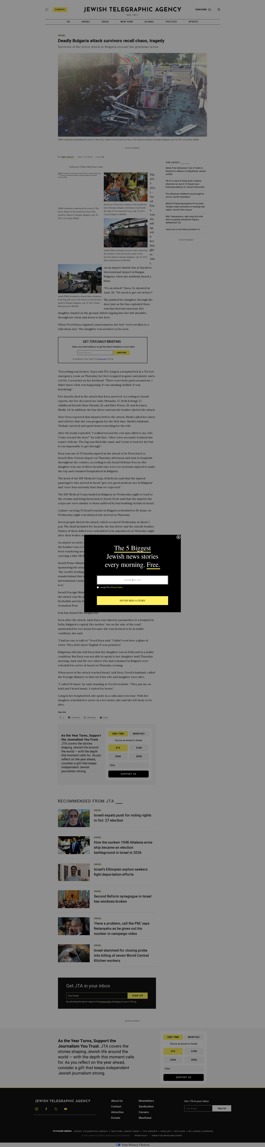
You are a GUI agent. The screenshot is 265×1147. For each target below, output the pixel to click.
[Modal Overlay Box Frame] (132, 573)
